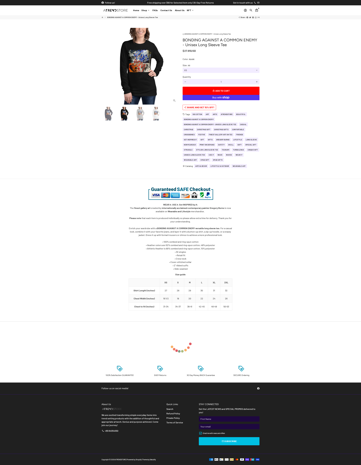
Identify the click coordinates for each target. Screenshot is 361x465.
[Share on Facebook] (247, 17)
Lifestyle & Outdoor (220, 166)
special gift (250, 145)
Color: (188, 59)
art (207, 114)
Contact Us (166, 10)
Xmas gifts (218, 160)
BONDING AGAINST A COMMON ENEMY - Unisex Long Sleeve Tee (132, 17)
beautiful (241, 114)
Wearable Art (239, 166)
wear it (239, 155)
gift (202, 140)
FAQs (155, 10)
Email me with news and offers (214, 433)
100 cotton (197, 114)
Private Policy (173, 418)
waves (229, 155)
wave (220, 155)
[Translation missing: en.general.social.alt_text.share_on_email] (258, 17)
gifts (210, 140)
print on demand (207, 145)
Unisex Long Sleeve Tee (194, 155)
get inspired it (190, 140)
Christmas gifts (221, 129)
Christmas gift (203, 129)
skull (231, 145)
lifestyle (237, 140)
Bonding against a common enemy (199, 119)
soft (239, 145)
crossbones (189, 135)
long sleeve (251, 140)
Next (174, 66)
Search (169, 409)
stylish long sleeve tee (207, 150)
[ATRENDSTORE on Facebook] (103, 2)
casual (243, 124)
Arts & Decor (201, 166)
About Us (180, 10)
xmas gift (205, 160)
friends (239, 135)
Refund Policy (173, 413)
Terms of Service (174, 422)
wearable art (190, 160)
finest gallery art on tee (221, 135)
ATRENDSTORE (120, 459)
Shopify (138, 459)
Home (136, 10)
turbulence (238, 150)
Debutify (153, 459)
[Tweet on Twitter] (250, 17)
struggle (188, 150)
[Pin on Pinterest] (253, 17)
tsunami (225, 150)
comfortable (238, 129)
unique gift (253, 150)
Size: (186, 65)
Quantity (187, 76)
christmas (188, 129)
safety (221, 145)
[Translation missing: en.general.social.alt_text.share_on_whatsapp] (256, 17)
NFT (190, 10)
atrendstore (227, 114)
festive (201, 135)
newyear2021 (190, 145)
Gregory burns (223, 140)
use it (211, 155)
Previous (105, 66)
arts (215, 114)
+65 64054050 (110, 430)
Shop (145, 10)
